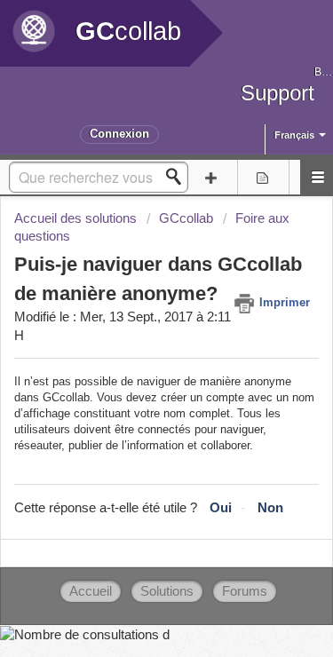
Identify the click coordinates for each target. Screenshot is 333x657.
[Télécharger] (134, 311)
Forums (244, 591)
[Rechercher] (178, 177)
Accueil (90, 591)
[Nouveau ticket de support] (210, 177)
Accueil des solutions (77, 218)
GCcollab (186, 218)
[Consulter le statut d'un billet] (263, 177)
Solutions (167, 591)
